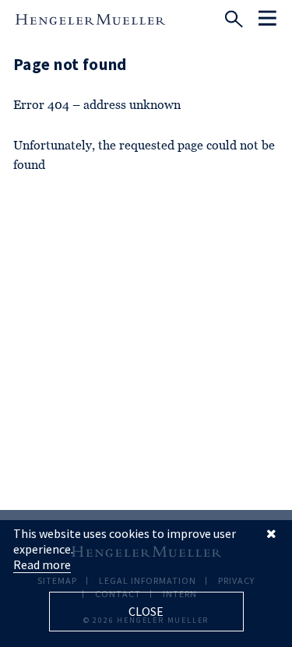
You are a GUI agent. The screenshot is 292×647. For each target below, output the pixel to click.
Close (146, 611)
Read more (42, 564)
